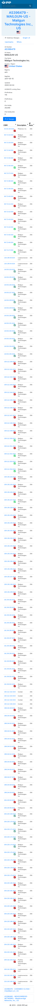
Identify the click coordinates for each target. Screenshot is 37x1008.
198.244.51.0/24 (9, 731)
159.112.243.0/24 (10, 384)
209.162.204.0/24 (10, 960)
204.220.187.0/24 (10, 929)
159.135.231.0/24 (10, 530)
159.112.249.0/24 (10, 431)
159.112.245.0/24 (10, 400)
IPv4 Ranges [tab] (9, 119)
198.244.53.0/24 (9, 746)
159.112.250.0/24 (10, 438)
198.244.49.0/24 (9, 715)
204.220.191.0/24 (10, 952)
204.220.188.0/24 (10, 937)
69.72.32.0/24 (8, 135)
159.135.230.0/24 (10, 523)
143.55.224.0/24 (9, 269)
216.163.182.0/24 (10, 981)
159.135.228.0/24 (10, 507)
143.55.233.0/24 (9, 338)
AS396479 (10, 49)
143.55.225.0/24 (9, 277)
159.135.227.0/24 (10, 500)
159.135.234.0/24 (10, 553)
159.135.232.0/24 (10, 538)
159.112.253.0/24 (10, 461)
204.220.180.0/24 (10, 883)
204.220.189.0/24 (10, 944)
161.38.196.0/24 (9, 630)
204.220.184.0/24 (10, 914)
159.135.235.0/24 (10, 561)
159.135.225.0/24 (10, 484)
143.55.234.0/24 (9, 346)
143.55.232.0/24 (9, 331)
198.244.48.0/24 (9, 708)
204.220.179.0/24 (10, 875)
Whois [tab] (19, 42)
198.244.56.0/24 (9, 769)
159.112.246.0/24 (10, 408)
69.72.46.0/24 (8, 242)
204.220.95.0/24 (9, 808)
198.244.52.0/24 (9, 739)
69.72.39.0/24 (8, 188)
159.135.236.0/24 (10, 569)
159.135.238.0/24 (10, 584)
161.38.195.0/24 (9, 623)
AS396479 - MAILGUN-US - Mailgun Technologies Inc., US (18, 20)
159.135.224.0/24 (10, 477)
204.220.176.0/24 (10, 860)
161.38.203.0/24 (9, 684)
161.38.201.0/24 (9, 669)
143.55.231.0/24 (9, 323)
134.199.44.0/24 (9, 263)
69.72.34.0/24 (8, 150)
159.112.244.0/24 (10, 392)
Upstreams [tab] (9, 42)
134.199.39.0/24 (9, 258)
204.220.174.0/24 (10, 844)
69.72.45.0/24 (8, 235)
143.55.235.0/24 (9, 354)
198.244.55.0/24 (9, 762)
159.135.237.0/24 (10, 576)
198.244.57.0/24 (9, 777)
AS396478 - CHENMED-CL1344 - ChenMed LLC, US (17, 990)
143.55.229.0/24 (9, 308)
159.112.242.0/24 (10, 377)
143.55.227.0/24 (9, 292)
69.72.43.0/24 (8, 219)
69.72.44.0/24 (8, 227)
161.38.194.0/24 (9, 615)
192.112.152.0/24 (10, 692)
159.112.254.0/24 (10, 469)
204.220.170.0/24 (10, 821)
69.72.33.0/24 (8, 142)
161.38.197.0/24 (9, 638)
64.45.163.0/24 (9, 129)
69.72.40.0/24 (8, 196)
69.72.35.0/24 (8, 158)
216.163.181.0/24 (10, 975)
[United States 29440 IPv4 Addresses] (18, 32)
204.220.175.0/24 (10, 852)
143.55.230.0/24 (9, 315)
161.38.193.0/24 (9, 607)
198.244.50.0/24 (9, 723)
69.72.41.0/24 (8, 204)
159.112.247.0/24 (10, 415)
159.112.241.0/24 (10, 369)
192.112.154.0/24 (10, 700)
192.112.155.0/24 (10, 704)
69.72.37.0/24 (8, 173)
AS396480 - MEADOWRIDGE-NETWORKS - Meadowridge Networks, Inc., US (16, 998)
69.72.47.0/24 (8, 250)
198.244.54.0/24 (9, 754)
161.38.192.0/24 (9, 599)
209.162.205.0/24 (10, 969)
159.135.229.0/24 (10, 515)
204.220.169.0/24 (10, 814)
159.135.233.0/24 (10, 546)
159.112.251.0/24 (10, 446)
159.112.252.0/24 (10, 454)
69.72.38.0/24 (8, 181)
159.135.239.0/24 (10, 592)
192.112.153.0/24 (10, 696)
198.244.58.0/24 (9, 785)
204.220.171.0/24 (10, 829)
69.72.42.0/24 (8, 211)
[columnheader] (10, 124)
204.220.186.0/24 (10, 921)
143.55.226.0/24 (9, 285)
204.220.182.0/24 (10, 898)
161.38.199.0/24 (9, 653)
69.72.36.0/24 (8, 165)
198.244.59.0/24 (9, 792)
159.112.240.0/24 (10, 361)
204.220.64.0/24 (9, 800)
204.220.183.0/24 (10, 906)
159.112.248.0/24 (10, 423)
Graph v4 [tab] (26, 38)
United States (15, 66)
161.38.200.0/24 (9, 661)
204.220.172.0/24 (10, 837)
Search (30, 6)
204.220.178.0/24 (10, 867)
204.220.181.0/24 (10, 890)
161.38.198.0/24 (9, 646)
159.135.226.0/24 (10, 492)
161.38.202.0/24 (9, 676)
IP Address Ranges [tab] (12, 38)
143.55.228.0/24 (9, 300)
